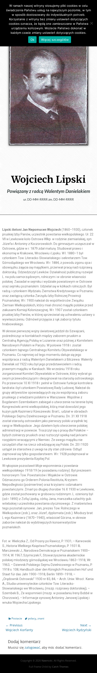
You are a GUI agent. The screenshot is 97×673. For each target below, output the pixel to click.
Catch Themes (60, 666)
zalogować (32, 647)
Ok (32, 39)
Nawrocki (47, 660)
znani (40, 618)
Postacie (17, 618)
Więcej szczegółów (55, 39)
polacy (32, 618)
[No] (91, 23)
